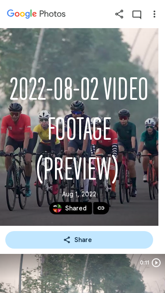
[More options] (154, 14)
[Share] (119, 14)
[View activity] (137, 14)
